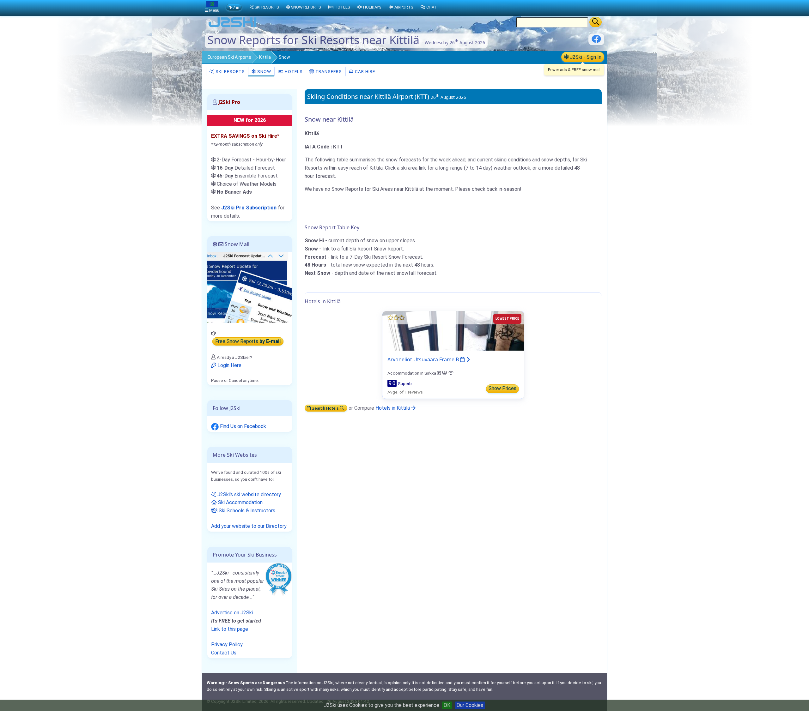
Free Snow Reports (248, 342)
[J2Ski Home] (232, 27)
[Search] (595, 22)
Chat (431, 7)
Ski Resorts (229, 71)
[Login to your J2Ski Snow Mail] (249, 287)
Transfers (328, 71)
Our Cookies (470, 705)
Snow (263, 71)
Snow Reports (306, 7)
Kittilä (265, 57)
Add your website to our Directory (249, 526)
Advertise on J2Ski (232, 613)
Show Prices (502, 388)
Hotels (293, 71)
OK (447, 705)
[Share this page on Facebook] (596, 41)
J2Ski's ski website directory (248, 494)
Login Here (228, 365)
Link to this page (229, 629)
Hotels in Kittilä (393, 408)
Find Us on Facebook (242, 426)
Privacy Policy (227, 645)
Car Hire (364, 71)
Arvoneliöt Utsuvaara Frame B (423, 359)
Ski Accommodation (240, 502)
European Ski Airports (229, 57)
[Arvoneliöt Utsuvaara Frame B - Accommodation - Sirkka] (453, 331)
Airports (403, 7)
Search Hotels (325, 408)
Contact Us (223, 653)
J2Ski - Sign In (585, 57)
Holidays (372, 7)
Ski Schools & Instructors (246, 511)
